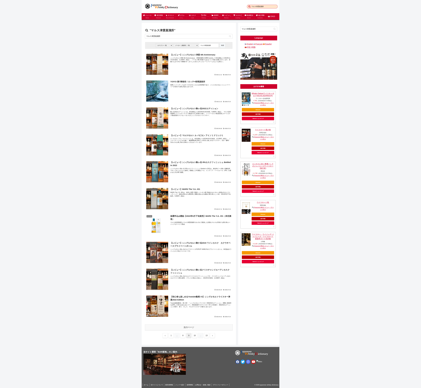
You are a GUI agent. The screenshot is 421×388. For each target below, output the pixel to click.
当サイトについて (157, 385)
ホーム (146, 385)
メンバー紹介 (179, 385)
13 (207, 335)
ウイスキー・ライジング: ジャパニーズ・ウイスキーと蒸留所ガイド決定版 (263, 236)
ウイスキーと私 (263, 202)
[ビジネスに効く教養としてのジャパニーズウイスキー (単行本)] (246, 169)
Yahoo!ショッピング (258, 118)
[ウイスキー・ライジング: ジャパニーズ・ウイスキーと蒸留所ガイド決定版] (246, 239)
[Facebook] (237, 362)
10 (195, 335)
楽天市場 (258, 114)
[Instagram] (248, 362)
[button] (249, 6)
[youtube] (253, 362)
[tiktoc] (259, 362)
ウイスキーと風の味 (263, 130)
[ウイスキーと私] (246, 207)
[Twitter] (243, 362)
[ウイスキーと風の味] (246, 135)
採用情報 (190, 385)
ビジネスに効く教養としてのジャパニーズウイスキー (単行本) (262, 166)
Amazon (258, 109)
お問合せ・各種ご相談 (202, 385)
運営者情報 (169, 385)
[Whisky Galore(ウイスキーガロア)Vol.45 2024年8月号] (246, 98)
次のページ (189, 327)
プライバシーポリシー (220, 385)
